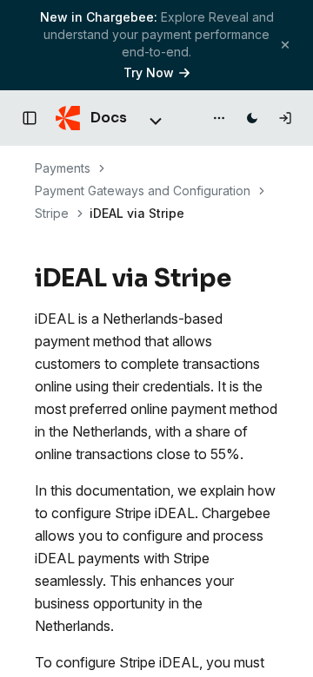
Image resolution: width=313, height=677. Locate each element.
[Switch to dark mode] (252, 118)
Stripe (52, 213)
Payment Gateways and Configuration (142, 190)
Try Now (148, 72)
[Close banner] (285, 44)
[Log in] (285, 118)
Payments (62, 168)
